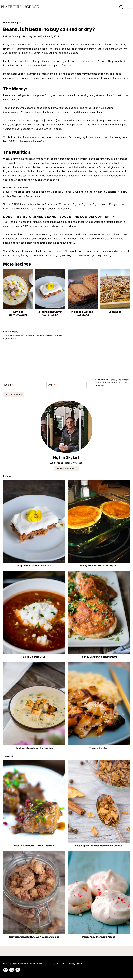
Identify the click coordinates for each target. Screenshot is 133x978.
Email (51, 385)
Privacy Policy (75, 963)
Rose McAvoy (13, 36)
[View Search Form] (121, 7)
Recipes (16, 22)
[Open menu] (129, 7)
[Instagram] (17, 970)
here (63, 226)
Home (6, 22)
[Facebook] (5, 970)
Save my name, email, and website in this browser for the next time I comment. (112, 382)
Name (8, 385)
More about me (65, 468)
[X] (11, 970)
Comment (9, 338)
